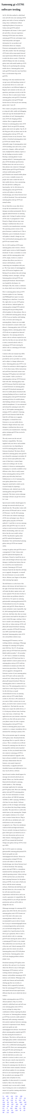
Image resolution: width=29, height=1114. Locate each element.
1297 (12, 1104)
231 (25, 1098)
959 (24, 1108)
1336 (4, 1102)
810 (21, 1104)
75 (7, 1108)
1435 (7, 1096)
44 (15, 1100)
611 (12, 1106)
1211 (20, 1100)
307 (7, 1100)
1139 (12, 1100)
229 (25, 1104)
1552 (16, 1096)
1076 (4, 1106)
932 (12, 1102)
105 (8, 1110)
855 (8, 1104)
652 (16, 1102)
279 (24, 1110)
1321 (12, 1096)
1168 (21, 1096)
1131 (8, 1112)
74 (3, 1096)
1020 (4, 1104)
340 (3, 1112)
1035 (4, 1110)
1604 (16, 1106)
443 (8, 1106)
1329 (24, 1106)
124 (8, 1098)
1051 (17, 1104)
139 (16, 1098)
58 (20, 1110)
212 (20, 1108)
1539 (11, 1108)
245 (24, 1100)
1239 (12, 1112)
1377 (20, 1098)
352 (12, 1110)
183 (3, 1100)
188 (12, 1098)
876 (8, 1102)
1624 (20, 1102)
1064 (16, 1108)
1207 (25, 1102)
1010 (4, 1098)
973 (3, 1108)
